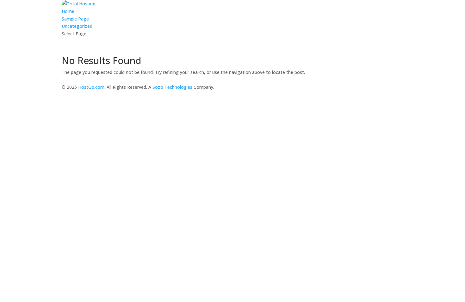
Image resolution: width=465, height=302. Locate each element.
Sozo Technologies (172, 87)
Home (68, 11)
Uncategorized (77, 26)
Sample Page (75, 19)
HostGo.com (91, 87)
